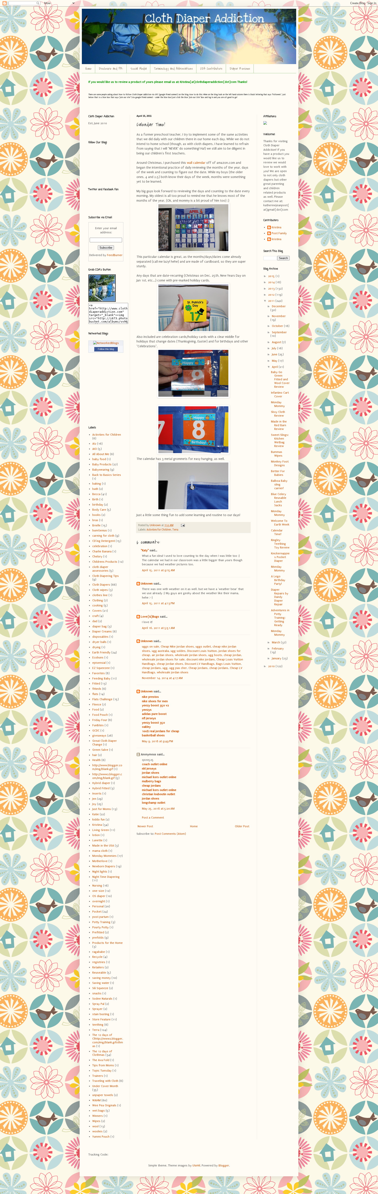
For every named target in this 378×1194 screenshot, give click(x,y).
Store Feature (101, 1019)
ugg (165, 668)
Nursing (97, 885)
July (274, 348)
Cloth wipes (100, 590)
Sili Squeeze (100, 988)
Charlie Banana (102, 551)
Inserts (97, 793)
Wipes (96, 1121)
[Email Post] (183, 525)
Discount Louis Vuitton (202, 651)
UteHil (196, 1165)
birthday (97, 504)
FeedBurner (114, 255)
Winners (97, 1115)
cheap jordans (151, 668)
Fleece (96, 704)
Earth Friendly (101, 652)
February (278, 648)
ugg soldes (178, 651)
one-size (98, 890)
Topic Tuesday (102, 1070)
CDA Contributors (211, 68)
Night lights (99, 871)
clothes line (100, 595)
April (275, 366)
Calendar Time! (277, 532)
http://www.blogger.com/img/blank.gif (107, 767)
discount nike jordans (200, 659)
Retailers (98, 967)
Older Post (242, 826)
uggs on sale (150, 646)
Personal (98, 906)
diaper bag (99, 626)
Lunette (97, 840)
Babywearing (100, 469)
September (279, 332)
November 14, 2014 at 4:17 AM (162, 678)
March (276, 642)
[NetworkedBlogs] (106, 343)
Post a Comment (153, 817)
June (275, 354)
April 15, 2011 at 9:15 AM (158, 570)
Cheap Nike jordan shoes (177, 646)
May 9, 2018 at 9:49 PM (157, 741)
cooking (97, 605)
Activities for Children (159, 529)
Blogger (224, 1165)
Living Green (100, 830)
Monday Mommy (278, 404)
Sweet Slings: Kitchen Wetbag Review (280, 440)
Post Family (279, 233)
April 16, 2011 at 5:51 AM (158, 628)
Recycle (97, 956)
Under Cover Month (105, 1086)
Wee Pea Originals (104, 1105)
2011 (271, 300)
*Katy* (145, 550)
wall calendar (196, 163)
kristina (276, 239)
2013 (272, 288)
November (279, 316)
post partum (100, 916)
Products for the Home (107, 942)
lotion (96, 835)
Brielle (96, 525)
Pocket (97, 911)
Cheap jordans (198, 668)
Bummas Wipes (276, 453)
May (275, 360)
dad (94, 621)
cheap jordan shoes (170, 663)
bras (95, 520)
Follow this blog (106, 349)
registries (98, 962)
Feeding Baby (101, 678)
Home (88, 68)
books (96, 515)
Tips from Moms (103, 1065)
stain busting (100, 1014)
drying (96, 647)
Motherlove (100, 861)
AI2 (94, 443)
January (277, 658)
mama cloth (100, 850)
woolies (97, 1131)
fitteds (96, 688)
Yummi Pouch (101, 1136)
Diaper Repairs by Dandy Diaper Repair (279, 597)
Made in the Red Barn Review (279, 425)
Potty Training (101, 922)
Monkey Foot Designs (280, 463)
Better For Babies (278, 473)
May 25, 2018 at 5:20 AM (158, 808)
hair (94, 755)
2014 (272, 282)
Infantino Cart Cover (280, 394)
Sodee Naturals (102, 998)
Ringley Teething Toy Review (280, 543)
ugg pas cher (178, 668)
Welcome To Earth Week (280, 522)
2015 (272, 276)
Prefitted (98, 932)
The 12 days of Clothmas (102, 1053)
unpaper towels (102, 1095)
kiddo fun (98, 819)
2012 (271, 294)
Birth (95, 499)
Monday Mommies (104, 855)
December (279, 306)
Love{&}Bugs (150, 616)
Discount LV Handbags (199, 663)
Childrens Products (104, 561)
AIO (94, 448)
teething (97, 1024)
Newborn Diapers (103, 866)
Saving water (100, 983)
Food (95, 709)
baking (96, 483)
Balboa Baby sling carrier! (279, 484)
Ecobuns (97, 657)
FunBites (98, 725)
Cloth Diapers (101, 584)
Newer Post (145, 826)
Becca (96, 494)
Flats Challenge (102, 699)
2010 (272, 666)
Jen (94, 798)
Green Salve (100, 749)
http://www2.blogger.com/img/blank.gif (107, 776)
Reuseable (99, 972)
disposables (100, 636)
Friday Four (99, 720)
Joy (94, 804)
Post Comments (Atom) (170, 833)
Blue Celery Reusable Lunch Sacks (278, 499)
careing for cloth (103, 535)
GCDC (96, 730)
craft (95, 616)
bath (95, 489)
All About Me (100, 454)
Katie (95, 814)
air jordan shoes (162, 655)
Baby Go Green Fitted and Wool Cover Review (280, 379)
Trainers (97, 1075)
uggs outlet (203, 646)
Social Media (138, 68)
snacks (97, 993)
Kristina (97, 824)
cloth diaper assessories (100, 568)
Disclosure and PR (111, 68)
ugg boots (215, 655)
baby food (99, 459)
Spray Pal (98, 1003)
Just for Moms (101, 809)
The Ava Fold (100, 1060)
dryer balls (99, 642)
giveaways (99, 735)
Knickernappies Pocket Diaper (280, 557)
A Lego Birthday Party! (278, 580)
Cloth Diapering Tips (105, 576)
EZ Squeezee (101, 668)
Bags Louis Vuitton (228, 663)
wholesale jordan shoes (190, 655)
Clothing (97, 600)
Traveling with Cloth (105, 1080)
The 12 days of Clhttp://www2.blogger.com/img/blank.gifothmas (107, 1040)
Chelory (97, 556)
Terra (175, 529)
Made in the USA (103, 845)
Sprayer (97, 1009)
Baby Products (102, 464)
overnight (98, 901)
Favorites (98, 673)
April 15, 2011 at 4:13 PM (158, 603)
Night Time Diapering (106, 876)
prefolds (98, 937)
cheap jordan (232, 655)
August (277, 342)
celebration (99, 546)
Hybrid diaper (101, 783)
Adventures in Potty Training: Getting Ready (280, 618)
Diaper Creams (102, 631)
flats (95, 694)
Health (96, 760)
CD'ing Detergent (103, 541)
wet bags (98, 1110)
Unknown (147, 583)
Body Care (99, 509)
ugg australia (160, 651)
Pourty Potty (100, 927)
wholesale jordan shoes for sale (163, 659)
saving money (101, 977)
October (278, 326)
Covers (97, 610)
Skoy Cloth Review (278, 413)
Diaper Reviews (240, 68)
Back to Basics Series (106, 475)
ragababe (98, 951)
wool (95, 1126)
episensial (99, 662)
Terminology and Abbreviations (173, 68)
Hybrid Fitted (101, 788)
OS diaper (98, 896)
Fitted (96, 683)
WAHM (96, 1100)
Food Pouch (100, 714)
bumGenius (99, 530)
